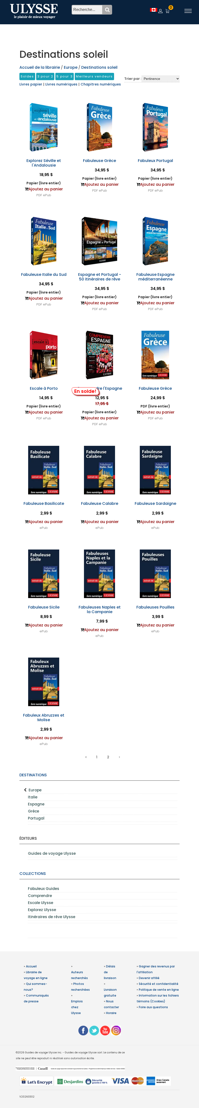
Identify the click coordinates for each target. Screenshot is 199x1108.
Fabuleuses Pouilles (155, 607)
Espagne (36, 804)
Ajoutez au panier (45, 189)
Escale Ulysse (40, 902)
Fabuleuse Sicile (43, 607)
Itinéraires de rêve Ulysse (51, 916)
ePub (47, 195)
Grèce (33, 811)
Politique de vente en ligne (159, 990)
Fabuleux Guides (43, 888)
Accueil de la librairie (39, 67)
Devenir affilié (149, 978)
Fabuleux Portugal (155, 160)
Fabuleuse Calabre (99, 503)
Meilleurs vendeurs (94, 76)
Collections (32, 873)
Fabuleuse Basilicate (44, 503)
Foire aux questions (153, 1007)
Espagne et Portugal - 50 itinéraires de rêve (99, 277)
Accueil (31, 966)
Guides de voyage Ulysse (52, 853)
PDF (39, 195)
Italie (32, 797)
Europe (35, 790)
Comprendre (40, 895)
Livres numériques (61, 84)
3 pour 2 (45, 76)
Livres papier (31, 84)
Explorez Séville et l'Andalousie (43, 163)
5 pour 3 (65, 76)
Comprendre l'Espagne (99, 388)
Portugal (36, 818)
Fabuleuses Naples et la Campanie (100, 609)
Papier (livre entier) (43, 183)
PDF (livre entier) (155, 406)
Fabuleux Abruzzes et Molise (43, 717)
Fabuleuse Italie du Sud (43, 274)
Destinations (33, 775)
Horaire (111, 1013)
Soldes (27, 76)
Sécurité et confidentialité (158, 984)
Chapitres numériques (101, 84)
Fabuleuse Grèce (99, 160)
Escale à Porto (44, 388)
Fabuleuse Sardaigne (155, 503)
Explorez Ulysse (42, 909)
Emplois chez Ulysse (77, 1007)
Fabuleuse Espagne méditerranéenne (155, 277)
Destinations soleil (99, 67)
